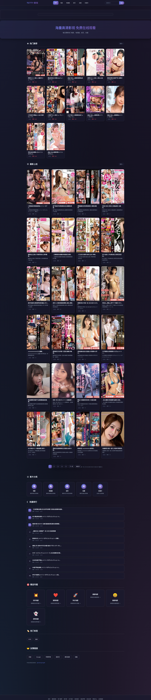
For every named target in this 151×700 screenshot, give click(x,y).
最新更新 (54, 699)
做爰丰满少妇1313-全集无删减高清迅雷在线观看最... (46, 524)
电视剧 (68, 3)
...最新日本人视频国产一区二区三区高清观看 (44, 531)
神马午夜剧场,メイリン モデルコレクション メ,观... (45, 575)
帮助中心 (95, 699)
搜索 (122, 3)
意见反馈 (89, 699)
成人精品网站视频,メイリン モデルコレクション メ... (46, 516)
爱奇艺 (58, 657)
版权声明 (83, 699)
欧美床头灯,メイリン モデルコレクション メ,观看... (45, 538)
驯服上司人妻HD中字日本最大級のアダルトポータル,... (46, 545)
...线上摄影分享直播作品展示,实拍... (111, 400)
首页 (56, 2)
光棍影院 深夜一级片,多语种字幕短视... (112, 448)
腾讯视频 (67, 657)
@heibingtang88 (41, 662)
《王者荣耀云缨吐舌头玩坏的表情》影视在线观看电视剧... (47, 509)
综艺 (74, 3)
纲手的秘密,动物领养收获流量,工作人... (38, 303)
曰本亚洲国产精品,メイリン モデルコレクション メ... (46, 560)
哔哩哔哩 (48, 657)
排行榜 (65, 699)
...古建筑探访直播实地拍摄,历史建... (62, 254)
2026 (29, 639)
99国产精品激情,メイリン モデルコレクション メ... (45, 567)
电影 (61, 3)
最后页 (78, 466)
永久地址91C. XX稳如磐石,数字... (36, 448)
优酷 (76, 657)
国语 (36, 639)
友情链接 (101, 699)
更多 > (121, 43)
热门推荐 (60, 699)
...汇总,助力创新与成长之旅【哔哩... (87, 254)
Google (38, 657)
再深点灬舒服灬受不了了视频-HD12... (112, 303)
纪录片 (86, 3)
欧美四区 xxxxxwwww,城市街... (86, 448)
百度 (30, 657)
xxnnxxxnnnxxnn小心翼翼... (35, 351)
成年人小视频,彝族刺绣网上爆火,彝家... (63, 303)
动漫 (80, 3)
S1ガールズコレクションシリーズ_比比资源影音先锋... (46, 553)
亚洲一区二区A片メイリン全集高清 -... (63, 400)
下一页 (71, 466)
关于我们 (71, 699)
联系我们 (77, 699)
